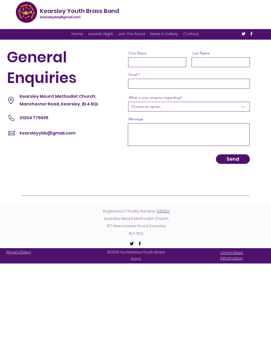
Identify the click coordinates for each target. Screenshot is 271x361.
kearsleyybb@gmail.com (60, 17)
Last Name (201, 53)
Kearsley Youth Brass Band (79, 11)
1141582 (163, 211)
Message (135, 119)
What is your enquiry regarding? (155, 97)
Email (133, 74)
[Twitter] (243, 33)
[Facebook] (251, 33)
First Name (138, 53)
